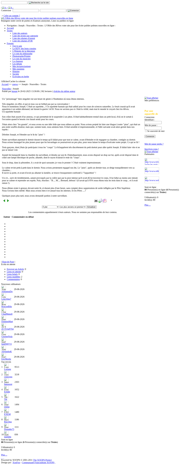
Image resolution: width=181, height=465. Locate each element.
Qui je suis (17, 46)
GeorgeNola (6, 336)
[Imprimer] (96, 202)
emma (6, 407)
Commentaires (13, 279)
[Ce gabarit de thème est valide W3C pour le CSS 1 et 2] (3, 457)
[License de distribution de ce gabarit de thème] (1, 457)
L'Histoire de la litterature (23, 51)
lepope (15, 91)
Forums (10, 43)
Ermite (7, 392)
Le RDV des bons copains (24, 48)
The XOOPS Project (42, 460)
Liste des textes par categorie (25, 36)
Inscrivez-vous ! (152, 149)
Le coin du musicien (21, 58)
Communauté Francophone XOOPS (38, 462)
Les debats (17, 64)
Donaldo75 (9, 429)
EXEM (7, 414)
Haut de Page (8, 262)
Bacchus (8, 422)
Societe (15, 74)
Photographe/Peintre (21, 56)
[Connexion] (73, 10)
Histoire (16, 71)
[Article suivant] (7, 201)
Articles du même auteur (64, 91)
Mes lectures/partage (21, 66)
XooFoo (16, 462)
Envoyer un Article (15, 269)
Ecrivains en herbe (20, 76)
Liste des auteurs (19, 33)
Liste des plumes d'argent (23, 38)
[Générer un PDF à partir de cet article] (105, 202)
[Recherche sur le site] (39, 2)
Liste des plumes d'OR (22, 41)
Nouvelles (6, 89)
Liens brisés (12, 274)
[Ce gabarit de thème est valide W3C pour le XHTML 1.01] (2, 457)
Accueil (10, 28)
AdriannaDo (7, 291)
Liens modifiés (13, 277)
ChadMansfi (6, 314)
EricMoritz (6, 359)
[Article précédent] (4, 201)
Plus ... (148, 205)
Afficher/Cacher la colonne (13, 81)
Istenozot (8, 384)
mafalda (7, 437)
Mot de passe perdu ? (154, 144)
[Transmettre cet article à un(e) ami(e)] (101, 202)
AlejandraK (6, 351)
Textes (10, 30)
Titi (5, 399)
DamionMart (7, 321)
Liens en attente (14, 271)
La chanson (17, 61)
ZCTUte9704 (7, 329)
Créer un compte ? (12, 15)
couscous (8, 377)
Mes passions (18, 69)
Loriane (7, 369)
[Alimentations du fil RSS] (55, 462)
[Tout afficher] (151, 98)
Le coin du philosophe (22, 53)
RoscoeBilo (6, 306)
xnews (15, 84)
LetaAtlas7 (6, 299)
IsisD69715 (6, 344)
